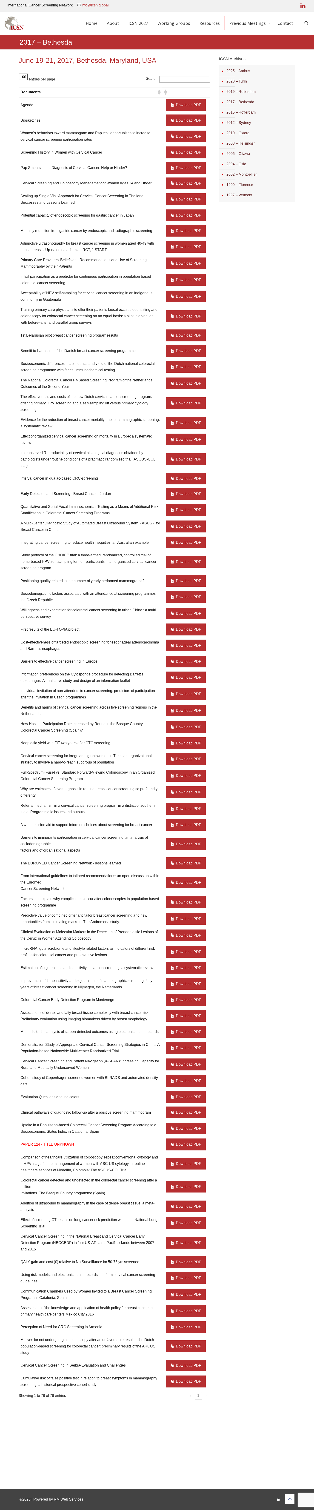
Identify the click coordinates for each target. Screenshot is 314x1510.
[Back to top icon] (289, 1499)
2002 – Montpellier (241, 174)
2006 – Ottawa (238, 154)
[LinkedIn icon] (303, 6)
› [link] (206, 1396)
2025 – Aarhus (238, 71)
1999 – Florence (239, 185)
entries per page (42, 79)
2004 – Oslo (236, 164)
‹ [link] (190, 1396)
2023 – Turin (236, 81)
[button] (158, 92)
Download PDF (188, 105)
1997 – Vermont (239, 195)
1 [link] (198, 1396)
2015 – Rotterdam (241, 112)
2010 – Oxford (237, 133)
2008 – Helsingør (240, 143)
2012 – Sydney (238, 123)
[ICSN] (14, 23)
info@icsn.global (95, 5)
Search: (152, 78)
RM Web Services (68, 1499)
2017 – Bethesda (240, 102)
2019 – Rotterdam (241, 92)
